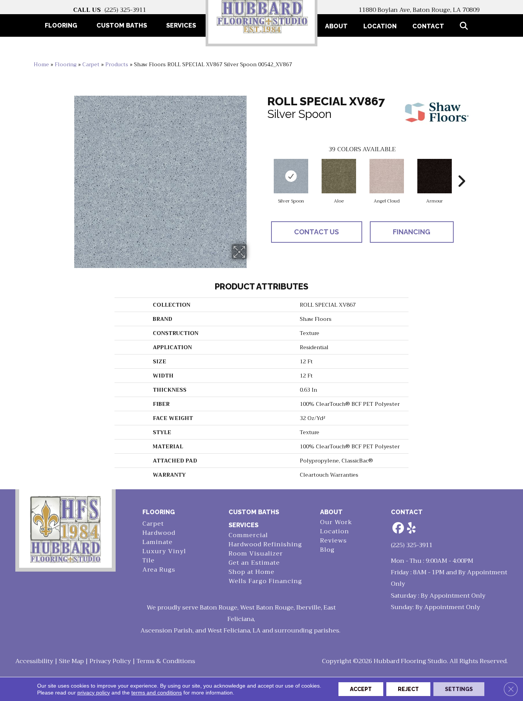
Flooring (66, 64)
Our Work (336, 522)
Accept (361, 689)
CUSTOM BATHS (254, 512)
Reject (408, 689)
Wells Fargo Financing (265, 581)
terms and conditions (156, 693)
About (336, 26)
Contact (428, 26)
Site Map (71, 661)
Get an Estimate (254, 563)
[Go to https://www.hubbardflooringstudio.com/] (65, 528)
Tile (148, 560)
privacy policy (93, 693)
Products (116, 64)
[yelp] (411, 528)
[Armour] (434, 176)
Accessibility (34, 661)
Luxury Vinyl (164, 551)
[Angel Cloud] (387, 176)
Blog (327, 550)
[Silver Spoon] (291, 176)
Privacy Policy (110, 661)
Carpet (91, 64)
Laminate (157, 542)
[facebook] (398, 528)
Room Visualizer (256, 553)
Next (461, 169)
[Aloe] (339, 176)
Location (380, 26)
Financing (411, 232)
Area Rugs (158, 569)
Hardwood (158, 533)
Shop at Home (252, 572)
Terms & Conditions (166, 661)
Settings (459, 689)
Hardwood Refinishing (265, 544)
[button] (465, 26)
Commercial (248, 535)
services (243, 525)
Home (41, 64)
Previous (263, 169)
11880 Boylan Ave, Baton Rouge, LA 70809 (419, 10)
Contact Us (316, 232)
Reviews (333, 540)
